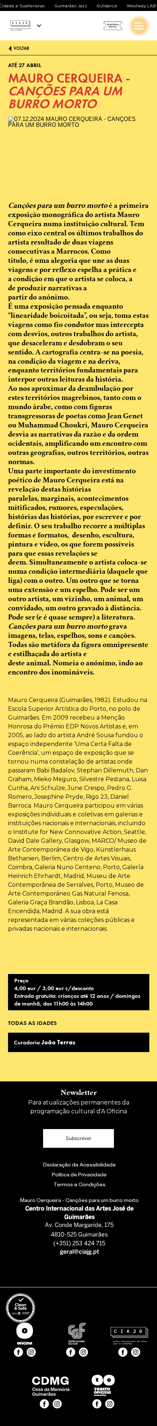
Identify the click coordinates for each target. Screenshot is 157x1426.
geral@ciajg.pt (79, 1252)
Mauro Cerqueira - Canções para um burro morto (79, 1201)
